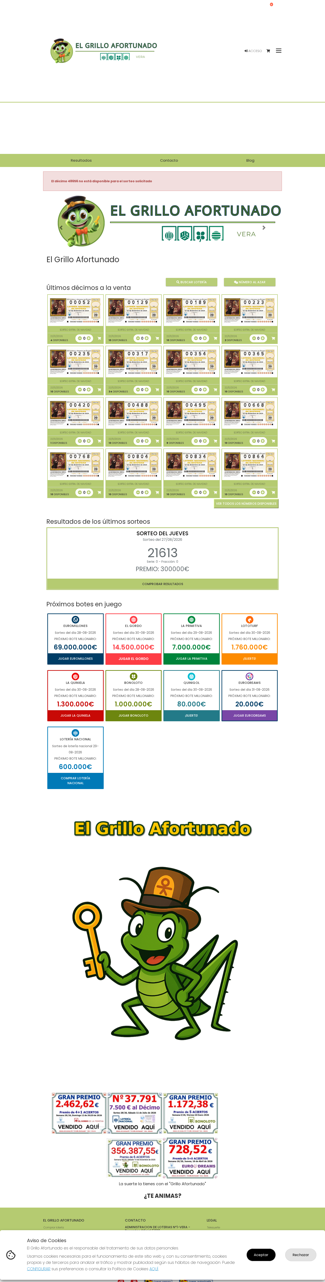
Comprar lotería (54, 1227)
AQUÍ (153, 1269)
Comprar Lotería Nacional (75, 780)
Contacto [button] (169, 160)
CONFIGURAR (38, 1269)
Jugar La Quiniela (75, 715)
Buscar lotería (193, 282)
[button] (61, 228)
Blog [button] (250, 160)
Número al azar (251, 282)
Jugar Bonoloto (133, 715)
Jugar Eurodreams (249, 715)
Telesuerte (213, 1227)
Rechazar (300, 1254)
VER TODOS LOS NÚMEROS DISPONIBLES (246, 503)
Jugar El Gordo (134, 658)
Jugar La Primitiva (191, 658)
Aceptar (261, 1254)
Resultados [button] (81, 160)
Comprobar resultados (162, 584)
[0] (270, 51)
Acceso (255, 51)
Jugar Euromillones (75, 658)
